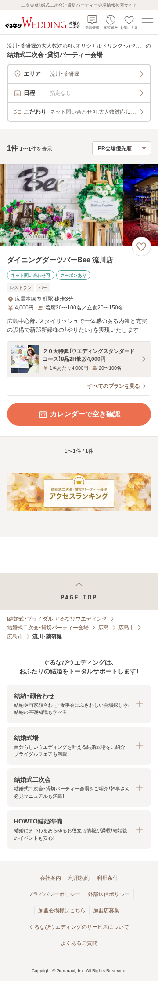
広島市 (126, 628)
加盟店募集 (106, 911)
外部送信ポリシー (109, 894)
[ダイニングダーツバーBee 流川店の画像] (79, 205)
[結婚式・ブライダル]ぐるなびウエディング (57, 619)
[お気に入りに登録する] (141, 246)
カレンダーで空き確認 (85, 414)
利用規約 (79, 878)
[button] (79, 704)
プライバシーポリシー (54, 894)
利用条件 (107, 878)
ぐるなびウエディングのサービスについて (79, 927)
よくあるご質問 (79, 943)
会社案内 (50, 878)
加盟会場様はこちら (62, 911)
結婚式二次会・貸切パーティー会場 (48, 628)
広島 (103, 628)
